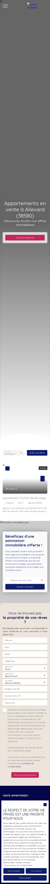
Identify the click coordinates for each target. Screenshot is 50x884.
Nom (7, 647)
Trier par (7, 452)
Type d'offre (9, 667)
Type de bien (9, 674)
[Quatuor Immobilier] (37, 6)
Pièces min (10, 703)
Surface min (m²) (13, 696)
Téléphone (10, 661)
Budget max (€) (12, 689)
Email (7, 654)
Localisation (9, 681)
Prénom (8, 640)
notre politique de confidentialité (17, 865)
